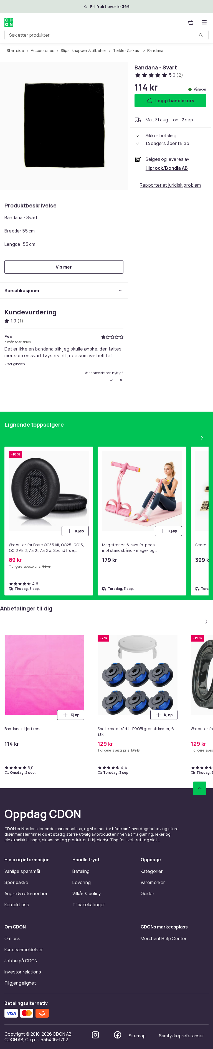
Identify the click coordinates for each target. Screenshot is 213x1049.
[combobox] (106, 35)
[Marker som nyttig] (111, 379)
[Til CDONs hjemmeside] (8, 22)
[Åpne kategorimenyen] (204, 22)
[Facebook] (117, 1035)
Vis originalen (14, 364)
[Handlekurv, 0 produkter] (190, 22)
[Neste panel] (202, 437)
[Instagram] (95, 1035)
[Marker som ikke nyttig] (120, 379)
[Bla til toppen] (199, 788)
